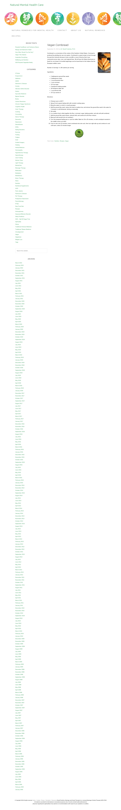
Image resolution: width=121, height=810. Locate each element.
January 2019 (19, 360)
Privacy (43, 800)
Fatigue (17, 137)
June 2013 (18, 531)
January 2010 (19, 636)
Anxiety (17, 86)
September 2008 (20, 677)
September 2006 (20, 738)
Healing (17, 145)
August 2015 (18, 465)
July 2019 (18, 344)
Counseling (18, 114)
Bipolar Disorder (19, 96)
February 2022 (19, 265)
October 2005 (19, 766)
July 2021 (18, 283)
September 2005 (20, 769)
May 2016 (18, 441)
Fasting (17, 134)
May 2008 (18, 687)
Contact (38, 800)
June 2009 (18, 654)
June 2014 (18, 500)
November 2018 (19, 365)
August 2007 (18, 710)
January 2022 (19, 268)
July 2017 (18, 406)
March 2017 (18, 416)
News (16, 180)
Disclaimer (48, 800)
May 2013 (18, 534)
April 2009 (18, 659)
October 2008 (19, 674)
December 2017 (19, 393)
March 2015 (18, 477)
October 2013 (19, 521)
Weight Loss (18, 239)
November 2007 (19, 702)
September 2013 (20, 523)
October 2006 (19, 736)
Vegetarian (18, 237)
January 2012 (19, 574)
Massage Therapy (20, 168)
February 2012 (19, 572)
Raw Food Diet (19, 206)
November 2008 (19, 672)
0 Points (17, 73)
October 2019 (19, 337)
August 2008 (18, 679)
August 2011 (18, 587)
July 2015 (18, 467)
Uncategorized (19, 232)
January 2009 (19, 667)
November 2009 (19, 641)
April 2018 (18, 383)
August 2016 (18, 434)
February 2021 (19, 296)
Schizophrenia (19, 211)
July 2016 (18, 436)
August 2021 (18, 280)
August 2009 (18, 649)
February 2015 (19, 480)
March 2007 (18, 723)
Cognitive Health (20, 106)
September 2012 (20, 554)
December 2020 (19, 301)
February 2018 (19, 388)
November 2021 (19, 273)
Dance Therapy (19, 116)
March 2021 (18, 293)
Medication (18, 170)
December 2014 (19, 485)
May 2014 (18, 503)
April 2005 (18, 782)
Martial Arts (18, 165)
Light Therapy (19, 163)
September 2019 (20, 339)
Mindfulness (18, 175)
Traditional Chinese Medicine (23, 226)
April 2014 (18, 505)
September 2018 (20, 370)
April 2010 (18, 628)
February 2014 (19, 511)
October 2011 (19, 582)
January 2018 (19, 390)
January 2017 (19, 421)
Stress (17, 224)
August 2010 (18, 618)
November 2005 (19, 764)
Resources (54, 800)
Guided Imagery (19, 142)
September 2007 (20, 707)
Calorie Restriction (20, 101)
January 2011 (19, 605)
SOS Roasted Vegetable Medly (24, 62)
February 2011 (19, 603)
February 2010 (19, 633)
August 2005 (18, 771)
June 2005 (18, 776)
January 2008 (19, 697)
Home (34, 800)
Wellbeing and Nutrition (21, 60)
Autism (17, 91)
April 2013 (18, 536)
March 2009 (18, 661)
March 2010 (18, 631)
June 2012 (18, 562)
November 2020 (19, 303)
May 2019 (18, 349)
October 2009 (19, 643)
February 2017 (19, 418)
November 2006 (19, 733)
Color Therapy (19, 109)
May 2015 (18, 472)
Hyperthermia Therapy (21, 152)
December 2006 (19, 730)
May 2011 (18, 595)
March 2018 (18, 385)
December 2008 (19, 669)
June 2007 (18, 715)
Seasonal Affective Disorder (23, 214)
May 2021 (18, 288)
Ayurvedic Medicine (20, 93)
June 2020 (18, 316)
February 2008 (19, 695)
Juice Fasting (19, 157)
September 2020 (20, 309)
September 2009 (20, 646)
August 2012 (18, 557)
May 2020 (18, 319)
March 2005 (18, 784)
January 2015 (19, 482)
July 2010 (18, 621)
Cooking (17, 111)
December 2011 (19, 577)
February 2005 (19, 787)
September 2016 (20, 431)
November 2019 (19, 334)
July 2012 (18, 559)
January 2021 (19, 298)
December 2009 (19, 638)
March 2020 (18, 324)
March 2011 (18, 600)
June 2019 (18, 347)
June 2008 (18, 684)
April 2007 (18, 720)
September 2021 (20, 278)
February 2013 (19, 541)
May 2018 (18, 380)
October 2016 (19, 429)
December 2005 (19, 761)
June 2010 (18, 623)
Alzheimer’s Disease (21, 83)
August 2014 (18, 495)
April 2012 (18, 567)
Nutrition (56, 141)
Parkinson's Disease (21, 193)
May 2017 (18, 411)
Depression (18, 122)
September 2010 (20, 615)
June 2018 (18, 378)
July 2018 (18, 375)
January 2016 (19, 452)
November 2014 (19, 488)
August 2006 (18, 741)
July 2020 (18, 314)
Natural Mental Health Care (26, 4)
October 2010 (19, 613)
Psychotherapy (19, 201)
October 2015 (19, 459)
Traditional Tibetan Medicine (23, 229)
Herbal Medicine (19, 147)
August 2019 (18, 342)
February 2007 (19, 725)
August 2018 (18, 372)
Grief (16, 140)
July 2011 (18, 590)
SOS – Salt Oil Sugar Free (22, 219)
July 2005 (18, 774)
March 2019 (18, 355)
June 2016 (18, 439)
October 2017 (19, 398)
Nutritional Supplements (22, 186)
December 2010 (19, 608)
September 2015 (20, 462)
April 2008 (18, 690)
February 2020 (19, 326)
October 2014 (19, 490)
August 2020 (18, 311)
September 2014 (20, 493)
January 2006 (19, 759)
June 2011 (18, 592)
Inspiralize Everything (21, 57)
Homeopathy (18, 150)
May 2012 (18, 564)
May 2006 (18, 748)
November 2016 (19, 426)
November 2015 (19, 457)
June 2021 (18, 285)
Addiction (17, 78)
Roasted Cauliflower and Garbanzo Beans (27, 47)
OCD (16, 188)
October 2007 (19, 705)
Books (17, 99)
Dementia (18, 119)
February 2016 (19, 449)
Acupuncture (18, 76)
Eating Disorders (20, 129)
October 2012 (19, 551)
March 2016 (18, 447)
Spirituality (18, 221)
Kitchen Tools (19, 160)
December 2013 (19, 516)
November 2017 (19, 396)
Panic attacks (19, 191)
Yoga (16, 242)
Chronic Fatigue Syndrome (22, 104)
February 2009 (19, 664)
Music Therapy (19, 178)
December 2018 (19, 362)
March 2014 (18, 508)
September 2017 (20, 401)
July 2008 (18, 682)
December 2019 (19, 332)
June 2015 (18, 470)
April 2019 (18, 352)
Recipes (62, 141)
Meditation (18, 173)
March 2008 (18, 692)
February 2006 (19, 756)
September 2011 (20, 585)
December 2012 (19, 546)
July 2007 (18, 713)
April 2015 (18, 475)
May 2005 (18, 779)
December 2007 (19, 700)
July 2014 (18, 498)
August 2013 (18, 526)
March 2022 (18, 263)
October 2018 (19, 367)
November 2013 (19, 518)
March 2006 (18, 753)
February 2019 (19, 357)
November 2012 (19, 549)
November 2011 (19, 580)
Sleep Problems (19, 216)
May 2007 (18, 718)
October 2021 (19, 275)
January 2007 (19, 728)
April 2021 (18, 291)
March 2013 (18, 539)
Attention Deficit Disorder (22, 88)
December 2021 (19, 270)
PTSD (17, 203)
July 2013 (18, 528)
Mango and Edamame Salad (23, 49)
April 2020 (18, 321)
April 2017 (18, 413)
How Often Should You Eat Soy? (24, 52)
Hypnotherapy (19, 155)
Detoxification (19, 124)
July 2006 (18, 743)
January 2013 (19, 544)
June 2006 (18, 746)
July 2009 (18, 651)
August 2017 (18, 403)
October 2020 (19, 306)
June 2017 (18, 408)
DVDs (17, 127)
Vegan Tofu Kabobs (20, 54)
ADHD (17, 81)
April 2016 (18, 444)
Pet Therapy (18, 196)
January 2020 (19, 329)
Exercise (17, 132)
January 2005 (19, 789)
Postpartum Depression (22, 198)
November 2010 (19, 610)
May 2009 (18, 656)
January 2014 (19, 513)
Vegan (67, 141)
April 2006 (18, 751)
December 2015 (19, 454)
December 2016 (19, 424)
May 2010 (18, 626)
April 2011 (18, 597)
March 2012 (18, 569)
